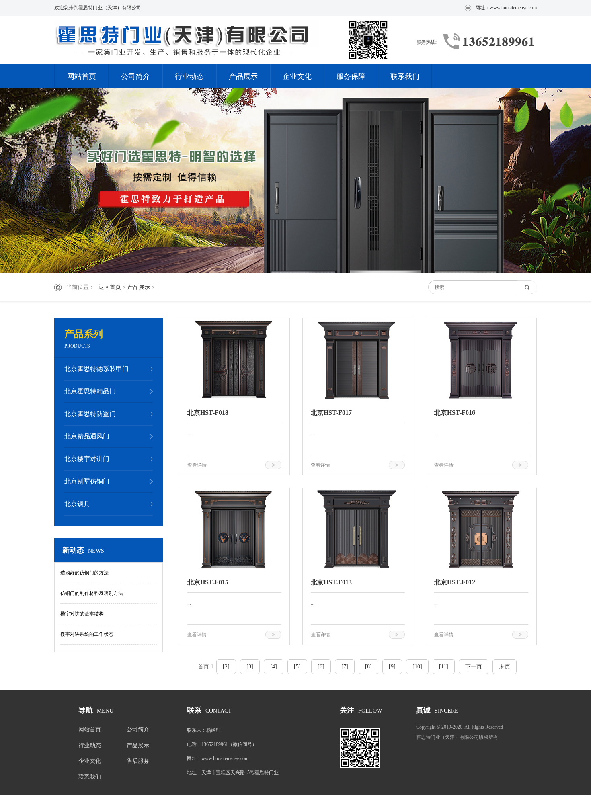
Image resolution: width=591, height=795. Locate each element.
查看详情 (197, 465)
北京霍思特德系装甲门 (96, 368)
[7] (344, 667)
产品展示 (243, 76)
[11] (443, 667)
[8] (368, 667)
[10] (417, 667)
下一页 (473, 667)
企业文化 (297, 76)
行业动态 (189, 76)
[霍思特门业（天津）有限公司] (225, 40)
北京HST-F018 (207, 412)
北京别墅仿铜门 (86, 481)
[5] (297, 667)
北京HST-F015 (207, 582)
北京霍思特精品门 (90, 391)
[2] (226, 667)
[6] (321, 667)
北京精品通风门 (86, 436)
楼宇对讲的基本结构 (82, 614)
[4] (273, 667)
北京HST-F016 (454, 412)
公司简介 (135, 76)
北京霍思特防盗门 (90, 413)
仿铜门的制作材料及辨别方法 (91, 593)
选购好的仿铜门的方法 (84, 573)
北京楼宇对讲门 (86, 458)
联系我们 (404, 76)
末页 (504, 667)
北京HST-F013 (331, 582)
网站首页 (81, 76)
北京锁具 (77, 503)
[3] (249, 667)
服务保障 (351, 76)
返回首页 (109, 287)
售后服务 (138, 761)
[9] (392, 667)
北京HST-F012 (454, 582)
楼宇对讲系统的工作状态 (86, 634)
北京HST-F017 (331, 412)
